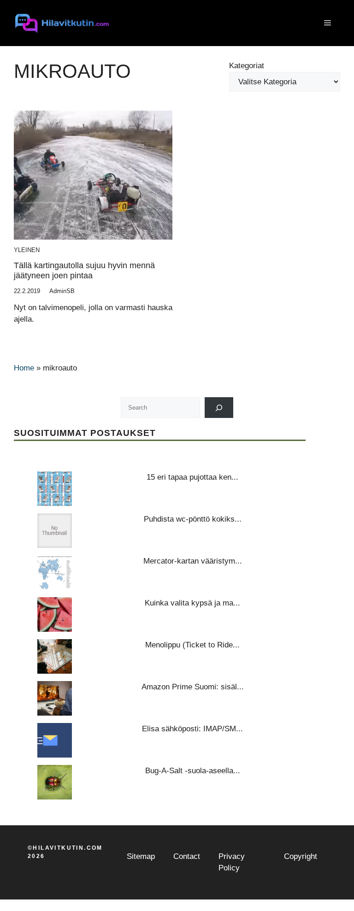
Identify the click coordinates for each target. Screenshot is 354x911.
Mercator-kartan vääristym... (192, 561)
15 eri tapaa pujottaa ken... (192, 477)
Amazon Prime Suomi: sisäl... (193, 686)
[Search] (219, 407)
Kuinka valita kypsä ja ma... (192, 603)
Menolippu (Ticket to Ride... (192, 645)
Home (24, 368)
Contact (186, 856)
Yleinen (27, 250)
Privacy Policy (231, 862)
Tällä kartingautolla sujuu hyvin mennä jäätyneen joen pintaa (84, 270)
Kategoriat (246, 65)
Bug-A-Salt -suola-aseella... (192, 770)
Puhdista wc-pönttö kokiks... (193, 519)
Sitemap (141, 856)
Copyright (300, 856)
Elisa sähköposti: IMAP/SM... (192, 728)
